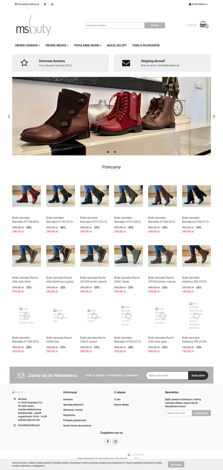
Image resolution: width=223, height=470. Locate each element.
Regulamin (69, 415)
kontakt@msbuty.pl (29, 425)
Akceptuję (176, 464)
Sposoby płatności (73, 404)
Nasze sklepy (121, 404)
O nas (117, 399)
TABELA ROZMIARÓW (146, 45)
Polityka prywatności (74, 420)
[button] (70, 392)
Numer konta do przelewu (77, 425)
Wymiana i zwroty (73, 409)
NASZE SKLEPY (117, 45)
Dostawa (68, 399)
